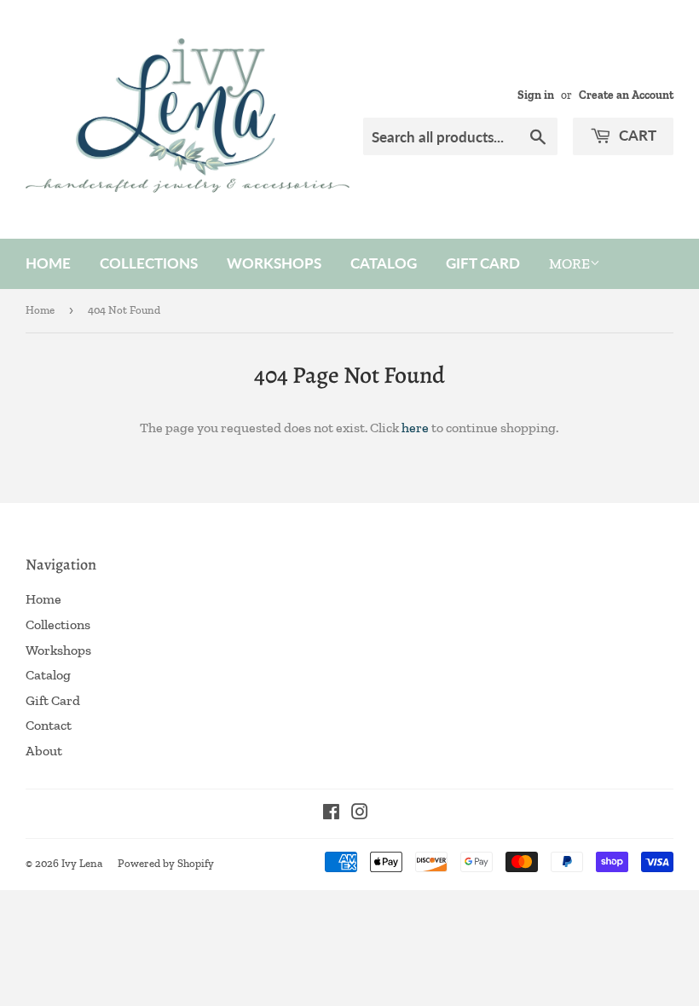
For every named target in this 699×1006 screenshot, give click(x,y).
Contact (49, 725)
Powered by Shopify (166, 863)
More (569, 263)
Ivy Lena (81, 863)
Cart (635, 135)
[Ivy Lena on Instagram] (359, 814)
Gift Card (483, 263)
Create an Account (626, 94)
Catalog (383, 263)
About (44, 751)
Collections (149, 263)
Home (48, 263)
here (415, 427)
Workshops (274, 263)
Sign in (535, 94)
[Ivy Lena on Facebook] (331, 814)
